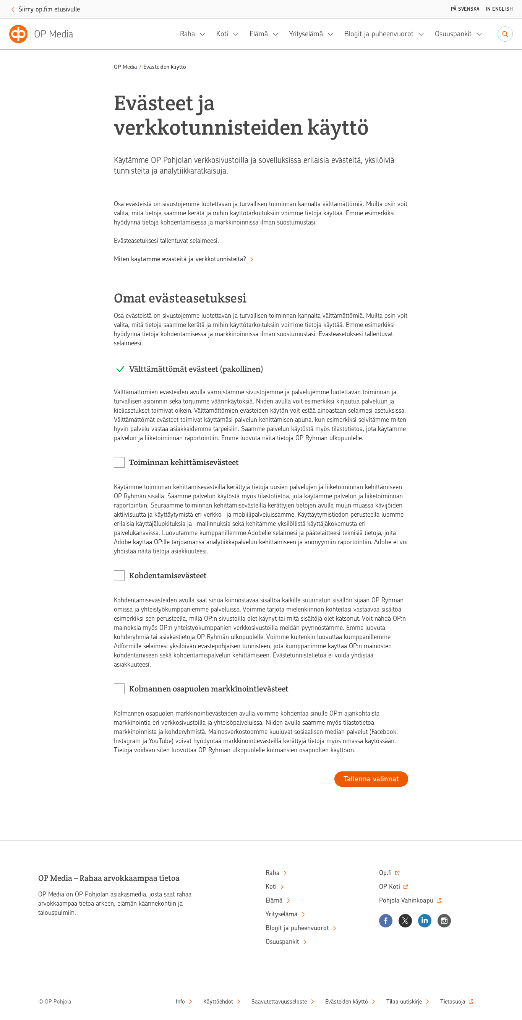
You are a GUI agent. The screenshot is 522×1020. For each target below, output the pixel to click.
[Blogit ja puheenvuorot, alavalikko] (423, 34)
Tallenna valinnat (371, 778)
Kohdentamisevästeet (168, 575)
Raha (187, 33)
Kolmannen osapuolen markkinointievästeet (209, 688)
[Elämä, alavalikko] (278, 34)
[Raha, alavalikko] (205, 34)
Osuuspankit (453, 33)
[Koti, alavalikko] (238, 34)
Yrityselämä (306, 33)
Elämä (259, 33)
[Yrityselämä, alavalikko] (333, 34)
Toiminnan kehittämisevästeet (184, 462)
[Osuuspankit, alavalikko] (481, 34)
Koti (222, 33)
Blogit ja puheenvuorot (378, 33)
